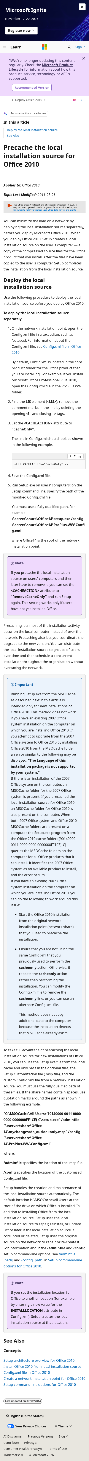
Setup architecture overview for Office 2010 (39, 1360)
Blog (62, 1436)
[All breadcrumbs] (7, 100)
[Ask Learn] (74, 100)
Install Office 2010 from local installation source (42, 1366)
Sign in (80, 47)
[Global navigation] (4, 47)
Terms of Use (57, 1449)
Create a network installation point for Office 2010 (44, 1378)
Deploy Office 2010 (28, 100)
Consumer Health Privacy (21, 1449)
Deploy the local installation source (32, 130)
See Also (13, 136)
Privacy (29, 1443)
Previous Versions (40, 1436)
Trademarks (12, 1455)
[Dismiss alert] (82, 6)
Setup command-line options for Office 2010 (39, 1384)
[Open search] (69, 47)
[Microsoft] (44, 47)
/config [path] (32, 1260)
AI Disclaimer (13, 1436)
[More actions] (82, 100)
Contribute (11, 1443)
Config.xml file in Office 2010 (26, 1372)
